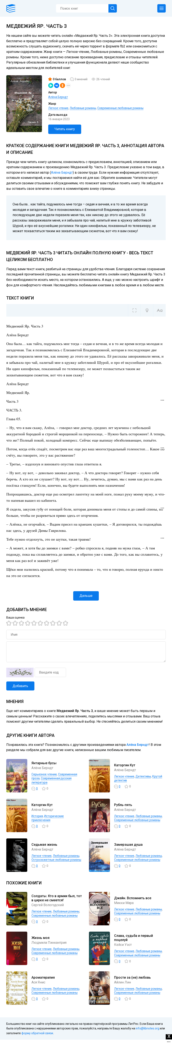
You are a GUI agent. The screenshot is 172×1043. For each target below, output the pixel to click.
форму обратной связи (37, 1033)
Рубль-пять (123, 805)
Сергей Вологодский (47, 905)
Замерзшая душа (128, 845)
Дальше (86, 596)
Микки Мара (124, 903)
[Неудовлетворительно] (9, 623)
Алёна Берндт (58, 97)
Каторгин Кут (124, 765)
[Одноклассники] (62, 85)
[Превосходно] (66, 623)
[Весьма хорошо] (41, 623)
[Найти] (112, 8)
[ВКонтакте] (56, 85)
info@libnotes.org (147, 1028)
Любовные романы (83, 108)
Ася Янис (38, 982)
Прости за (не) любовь (132, 977)
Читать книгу (65, 129)
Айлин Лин (122, 982)
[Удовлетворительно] (22, 623)
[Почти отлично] (53, 623)
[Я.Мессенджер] (50, 85)
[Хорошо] (34, 623)
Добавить (20, 686)
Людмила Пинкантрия (48, 943)
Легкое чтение (58, 108)
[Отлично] (60, 623)
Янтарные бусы (43, 763)
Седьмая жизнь (44, 845)
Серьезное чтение (44, 774)
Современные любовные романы (120, 108)
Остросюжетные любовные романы (56, 859)
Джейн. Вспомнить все (132, 898)
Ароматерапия (43, 977)
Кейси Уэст (123, 945)
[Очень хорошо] (47, 623)
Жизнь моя (40, 938)
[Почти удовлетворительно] (16, 623)
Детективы (143, 776)
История (37, 816)
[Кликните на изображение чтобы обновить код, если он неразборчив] (20, 672)
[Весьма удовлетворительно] (28, 623)
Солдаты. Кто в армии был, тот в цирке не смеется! (56, 898)
